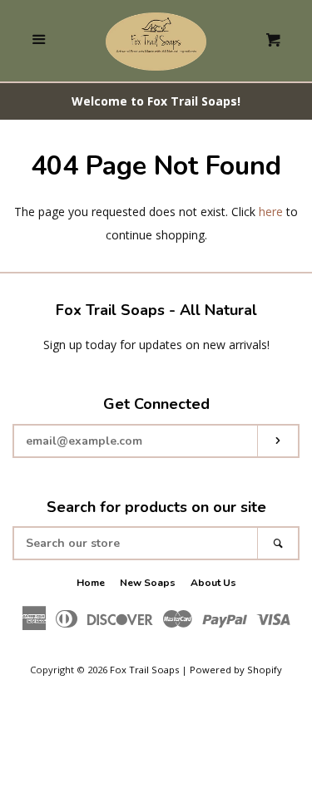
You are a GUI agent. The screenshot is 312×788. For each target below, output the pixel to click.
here (271, 211)
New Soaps (148, 582)
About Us (213, 582)
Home (91, 582)
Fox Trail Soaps (144, 669)
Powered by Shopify (236, 669)
